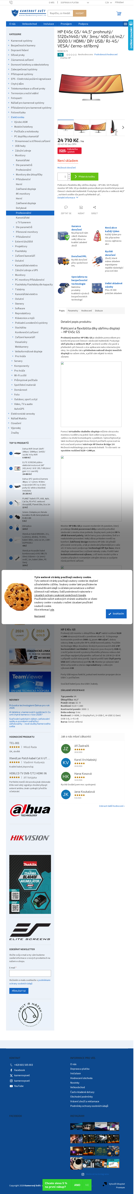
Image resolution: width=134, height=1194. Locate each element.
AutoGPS (19, 409)
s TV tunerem (23, 222)
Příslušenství (23, 179)
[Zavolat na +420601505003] (14, 2)
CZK (107, 2)
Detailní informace (66, 197)
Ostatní (19, 261)
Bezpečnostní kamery (23, 45)
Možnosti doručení (67, 167)
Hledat (80, 13)
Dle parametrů (24, 165)
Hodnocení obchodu (81, 1078)
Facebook (19, 1070)
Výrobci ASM (21, 122)
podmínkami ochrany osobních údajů (29, 982)
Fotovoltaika (18, 112)
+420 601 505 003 (23, 1065)
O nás (51, 2)
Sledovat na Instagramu (97, 1174)
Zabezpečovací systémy (24, 69)
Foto (17, 394)
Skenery (19, 304)
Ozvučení (16, 423)
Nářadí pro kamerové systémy (27, 103)
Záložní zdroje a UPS (26, 270)
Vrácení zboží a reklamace (84, 1101)
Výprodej (16, 428)
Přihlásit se (19, 990)
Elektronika (17, 117)
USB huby (20, 146)
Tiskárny (20, 289)
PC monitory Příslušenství (29, 280)
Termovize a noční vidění (24, 93)
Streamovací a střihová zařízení (32, 141)
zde (52, 609)
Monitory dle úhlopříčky (29, 174)
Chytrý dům (17, 84)
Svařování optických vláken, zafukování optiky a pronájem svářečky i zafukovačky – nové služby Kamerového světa (29, 722)
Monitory (20, 155)
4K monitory (23, 194)
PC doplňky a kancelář (26, 136)
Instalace (75, 1073)
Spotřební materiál (25, 385)
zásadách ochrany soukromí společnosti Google (60, 595)
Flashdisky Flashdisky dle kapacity (34, 284)
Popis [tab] (62, 310)
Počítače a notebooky (26, 131)
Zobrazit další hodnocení (111, 806)
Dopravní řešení (19, 50)
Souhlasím (118, 613)
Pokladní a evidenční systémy (31, 323)
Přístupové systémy (22, 74)
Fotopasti (16, 98)
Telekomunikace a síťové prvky (28, 88)
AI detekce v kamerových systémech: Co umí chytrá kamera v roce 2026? (29, 713)
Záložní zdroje (23, 151)
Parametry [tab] (73, 310)
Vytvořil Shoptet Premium (117, 1185)
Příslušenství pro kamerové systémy (31, 108)
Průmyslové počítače (26, 380)
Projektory (21, 246)
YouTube (19, 1086)
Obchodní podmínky (81, 1096)
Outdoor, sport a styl (25, 399)
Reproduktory (23, 313)
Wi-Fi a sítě (20, 375)
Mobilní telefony (23, 127)
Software (20, 308)
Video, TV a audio (23, 404)
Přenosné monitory (27, 232)
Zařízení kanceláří (25, 256)
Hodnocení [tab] (86, 310)
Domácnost (20, 390)
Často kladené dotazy (82, 1092)
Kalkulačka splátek (72, 150)
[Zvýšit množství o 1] (69, 175)
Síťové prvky (18, 55)
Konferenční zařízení (26, 332)
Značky (15, 433)
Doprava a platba (70, 2)
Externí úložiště (24, 241)
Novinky (74, 1083)
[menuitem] (12, 24)
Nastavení (39, 616)
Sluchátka (20, 327)
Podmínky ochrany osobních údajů (89, 1106)
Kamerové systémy (21, 41)
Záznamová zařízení (22, 60)
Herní (19, 184)
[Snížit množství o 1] (69, 178)
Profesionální (23, 170)
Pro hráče (20, 356)
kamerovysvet (22, 1075)
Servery (18, 361)
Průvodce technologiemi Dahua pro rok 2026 (29, 706)
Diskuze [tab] (99, 310)
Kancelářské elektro (26, 265)
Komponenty (21, 366)
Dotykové (21, 208)
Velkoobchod (77, 1087)
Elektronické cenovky (23, 414)
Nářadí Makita (18, 418)
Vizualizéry (21, 342)
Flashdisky (21, 251)
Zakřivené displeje (26, 189)
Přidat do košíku (87, 176)
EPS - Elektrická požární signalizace (31, 79)
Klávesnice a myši (24, 318)
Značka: (65, 58)
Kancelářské (23, 160)
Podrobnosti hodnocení (105, 54)
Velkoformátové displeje (28, 351)
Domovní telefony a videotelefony (30, 65)
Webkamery (21, 347)
